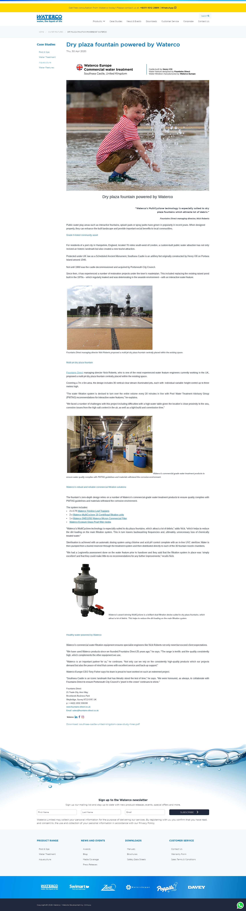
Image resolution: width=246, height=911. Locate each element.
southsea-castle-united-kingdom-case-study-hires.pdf (109, 724)
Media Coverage (91, 859)
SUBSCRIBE (187, 812)
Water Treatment (47, 57)
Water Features (55, 32)
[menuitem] (57, 849)
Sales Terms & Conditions (183, 859)
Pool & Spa (44, 52)
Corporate (188, 21)
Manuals (131, 849)
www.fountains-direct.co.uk (78, 707)
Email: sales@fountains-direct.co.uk (82, 710)
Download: (72, 724)
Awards (87, 849)
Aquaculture (45, 62)
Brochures (132, 854)
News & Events (134, 21)
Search (204, 16)
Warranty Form (178, 854)
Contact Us (203, 21)
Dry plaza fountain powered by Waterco (86, 32)
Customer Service (170, 21)
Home (41, 32)
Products (97, 21)
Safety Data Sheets (136, 859)
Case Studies (116, 21)
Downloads (151, 21)
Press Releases (90, 864)
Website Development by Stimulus (76, 905)
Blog (85, 854)
